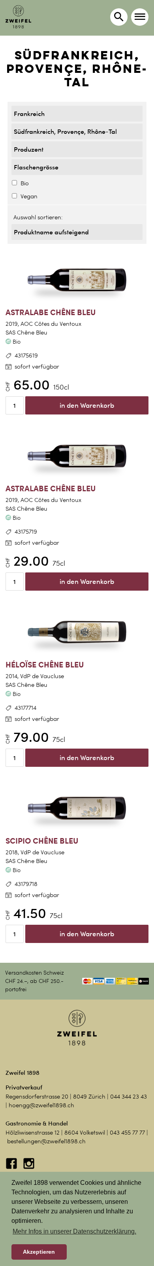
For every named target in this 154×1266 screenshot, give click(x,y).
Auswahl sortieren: (38, 217)
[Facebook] (12, 1167)
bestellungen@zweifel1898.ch (46, 1141)
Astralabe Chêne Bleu (51, 312)
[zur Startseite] (18, 17)
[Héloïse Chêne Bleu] (77, 632)
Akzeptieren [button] (39, 1252)
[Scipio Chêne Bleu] (77, 808)
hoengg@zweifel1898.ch (41, 1105)
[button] (139, 17)
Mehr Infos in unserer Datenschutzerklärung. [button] (74, 1231)
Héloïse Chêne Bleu (45, 664)
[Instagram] (29, 1167)
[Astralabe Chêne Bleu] (77, 280)
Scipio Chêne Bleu (42, 841)
